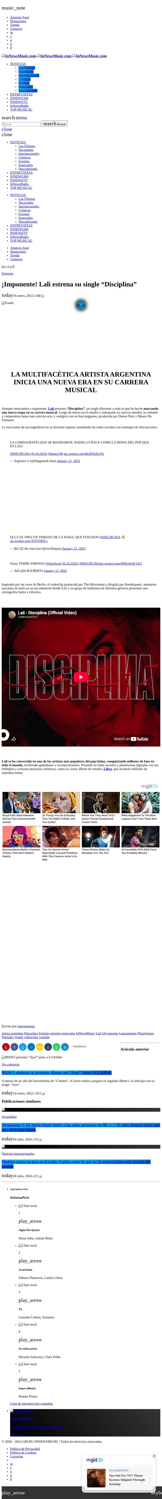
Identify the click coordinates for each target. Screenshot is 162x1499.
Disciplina (31, 1033)
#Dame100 (55, 454)
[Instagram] (11, 44)
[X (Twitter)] (11, 36)
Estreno (44, 1033)
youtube (44, 1037)
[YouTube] (11, 32)
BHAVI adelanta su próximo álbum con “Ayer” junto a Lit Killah (57, 1073)
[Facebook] (11, 48)
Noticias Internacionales (18, 1154)
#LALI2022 (39, 454)
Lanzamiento (128, 1033)
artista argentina (12, 1033)
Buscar (54, 123)
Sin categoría (10, 1064)
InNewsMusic (85, 1033)
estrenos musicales (62, 1033)
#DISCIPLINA (20, 454)
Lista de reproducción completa (31, 1403)
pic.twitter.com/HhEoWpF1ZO (121, 563)
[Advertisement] (81, 336)
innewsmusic (26, 1026)
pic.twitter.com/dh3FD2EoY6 (84, 454)
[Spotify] (11, 40)
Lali (51, 409)
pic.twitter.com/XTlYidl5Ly (29, 541)
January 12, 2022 (68, 461)
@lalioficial (54, 563)
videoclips (31, 1037)
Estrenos (7, 273)
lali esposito (110, 1033)
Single (19, 1037)
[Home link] (54, 56)
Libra (108, 769)
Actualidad (9, 1117)
